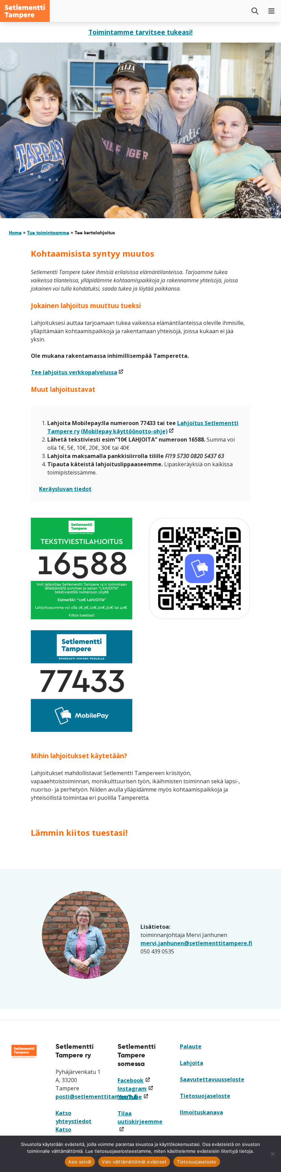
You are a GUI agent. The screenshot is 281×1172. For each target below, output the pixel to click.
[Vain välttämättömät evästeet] (272, 1153)
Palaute (190, 1046)
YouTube (133, 1097)
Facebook (134, 1080)
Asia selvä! (80, 1161)
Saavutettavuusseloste (212, 1079)
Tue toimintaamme (48, 233)
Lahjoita (191, 1063)
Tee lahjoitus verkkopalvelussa (77, 372)
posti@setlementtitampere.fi (97, 1096)
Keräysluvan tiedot (65, 489)
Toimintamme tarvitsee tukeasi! (140, 32)
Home (15, 233)
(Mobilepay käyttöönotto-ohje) (127, 431)
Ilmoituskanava (201, 1112)
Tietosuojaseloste (205, 1096)
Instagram (135, 1088)
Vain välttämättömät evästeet (134, 1161)
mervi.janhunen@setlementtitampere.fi (196, 943)
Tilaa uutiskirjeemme (140, 1122)
